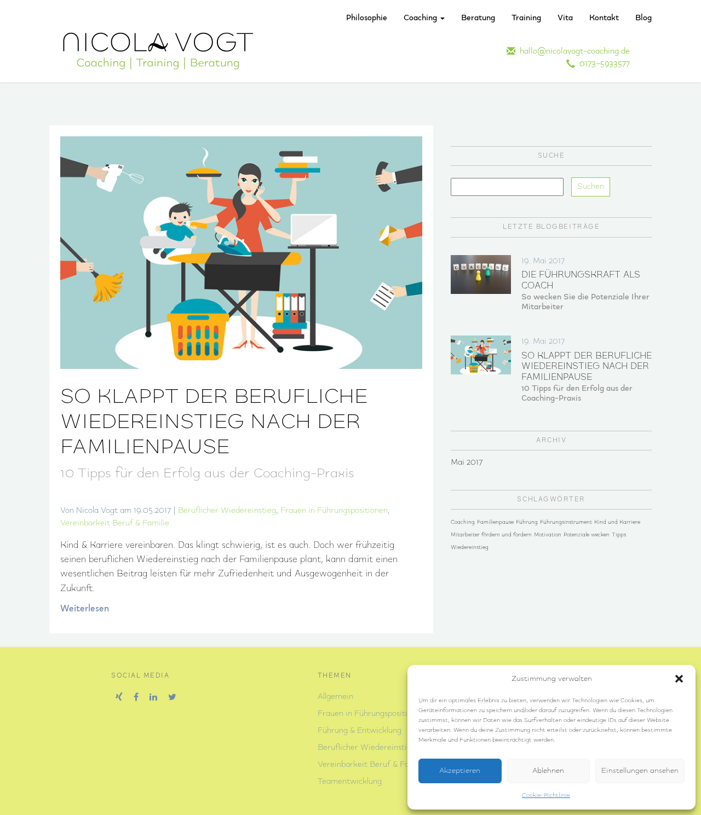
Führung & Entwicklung (359, 730)
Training (526, 18)
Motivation (547, 535)
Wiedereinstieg (470, 548)
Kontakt (604, 18)
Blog (643, 18)
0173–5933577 (602, 64)
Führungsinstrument (566, 522)
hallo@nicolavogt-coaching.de (572, 51)
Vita (565, 18)
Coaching (421, 18)
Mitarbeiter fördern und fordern (491, 535)
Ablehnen (548, 771)
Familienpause (495, 522)
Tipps (619, 535)
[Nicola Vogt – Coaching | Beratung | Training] (158, 50)
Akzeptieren (459, 771)
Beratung (478, 18)
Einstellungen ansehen (640, 771)
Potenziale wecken (587, 535)
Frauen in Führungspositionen (334, 510)
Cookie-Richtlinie (546, 795)
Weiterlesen (84, 609)
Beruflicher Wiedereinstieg (227, 510)
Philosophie (366, 18)
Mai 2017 (466, 462)
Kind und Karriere (617, 522)
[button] (679, 678)
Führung (527, 522)
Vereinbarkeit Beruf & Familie (114, 523)
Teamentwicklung (350, 781)
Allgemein (335, 696)
